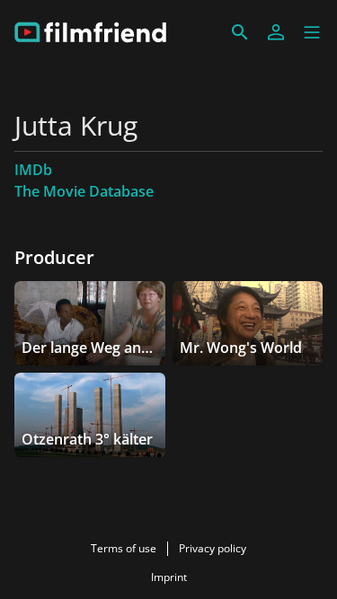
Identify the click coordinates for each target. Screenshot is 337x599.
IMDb (33, 170)
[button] (312, 32)
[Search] (240, 32)
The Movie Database (84, 191)
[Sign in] (276, 32)
